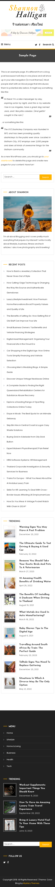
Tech (9, 766)
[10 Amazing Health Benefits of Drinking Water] (9, 583)
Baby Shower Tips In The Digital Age (33, 630)
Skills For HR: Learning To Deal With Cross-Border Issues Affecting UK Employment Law (28, 492)
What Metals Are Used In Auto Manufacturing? (34, 614)
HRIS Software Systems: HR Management (27, 459)
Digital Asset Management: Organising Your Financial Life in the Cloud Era (28, 341)
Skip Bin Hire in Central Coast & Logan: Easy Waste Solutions (28, 428)
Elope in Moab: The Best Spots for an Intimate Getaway (29, 416)
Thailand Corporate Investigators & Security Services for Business (28, 469)
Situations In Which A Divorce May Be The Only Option (34, 681)
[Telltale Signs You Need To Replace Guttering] (9, 666)
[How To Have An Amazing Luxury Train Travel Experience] (9, 807)
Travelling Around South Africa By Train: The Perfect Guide (33, 648)
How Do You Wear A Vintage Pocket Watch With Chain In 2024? (28, 504)
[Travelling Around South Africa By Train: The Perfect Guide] (9, 649)
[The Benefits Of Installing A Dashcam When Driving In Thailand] (9, 599)
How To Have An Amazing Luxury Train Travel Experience (34, 805)
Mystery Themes (31, 883)
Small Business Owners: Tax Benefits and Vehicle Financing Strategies (27, 330)
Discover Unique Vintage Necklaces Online (28, 378)
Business (11, 752)
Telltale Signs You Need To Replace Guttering (34, 664)
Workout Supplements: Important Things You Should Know (32, 788)
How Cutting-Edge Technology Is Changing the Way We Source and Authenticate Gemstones (28, 287)
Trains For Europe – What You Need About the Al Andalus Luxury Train (29, 481)
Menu (7, 44)
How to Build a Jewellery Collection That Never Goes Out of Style (26, 274)
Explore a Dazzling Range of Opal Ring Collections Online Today (25, 404)
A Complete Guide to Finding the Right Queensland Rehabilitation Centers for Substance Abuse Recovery (26, 390)
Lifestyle (11, 739)
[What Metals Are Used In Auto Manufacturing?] (9, 616)
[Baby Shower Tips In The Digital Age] (9, 633)
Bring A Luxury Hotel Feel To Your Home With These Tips (34, 823)
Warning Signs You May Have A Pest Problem (33, 529)
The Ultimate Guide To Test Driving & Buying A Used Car (35, 546)
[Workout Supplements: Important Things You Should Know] (9, 790)
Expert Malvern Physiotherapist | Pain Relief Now (28, 451)
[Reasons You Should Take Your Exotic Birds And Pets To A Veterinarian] (9, 565)
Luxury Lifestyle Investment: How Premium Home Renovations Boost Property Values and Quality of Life (27, 304)
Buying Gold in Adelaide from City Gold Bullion (26, 439)
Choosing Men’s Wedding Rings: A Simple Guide (27, 370)
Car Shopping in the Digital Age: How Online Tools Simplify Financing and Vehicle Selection (28, 355)
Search (47, 44)
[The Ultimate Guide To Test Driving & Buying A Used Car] (9, 548)
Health (10, 759)
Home (10, 732)
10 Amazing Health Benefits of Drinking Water (35, 580)
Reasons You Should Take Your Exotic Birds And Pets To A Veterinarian (35, 564)
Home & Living (14, 746)
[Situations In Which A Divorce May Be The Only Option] (9, 683)
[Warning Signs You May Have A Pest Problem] (9, 531)
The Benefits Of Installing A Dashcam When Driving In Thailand (34, 597)
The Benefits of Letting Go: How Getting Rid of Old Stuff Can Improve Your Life (28, 318)
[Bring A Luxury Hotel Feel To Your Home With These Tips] (9, 825)
